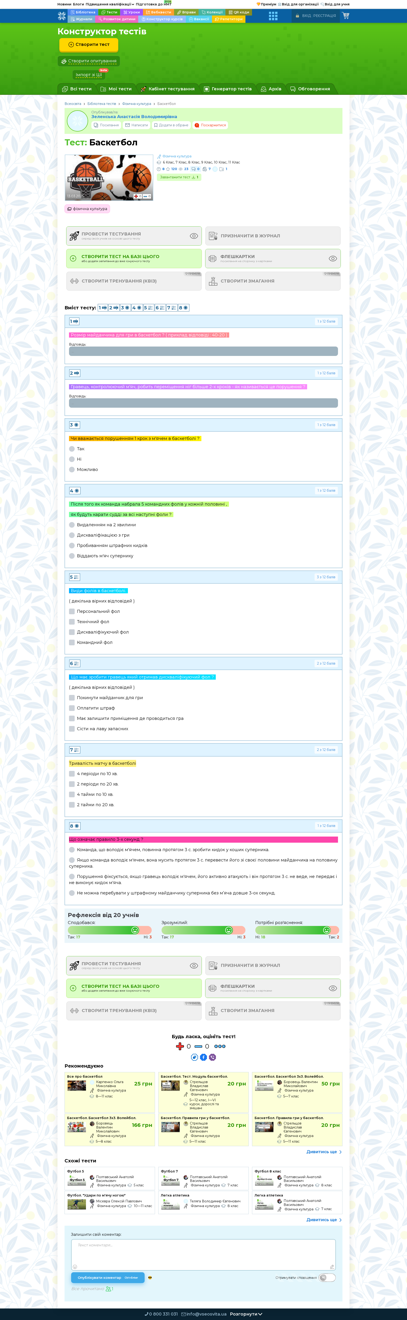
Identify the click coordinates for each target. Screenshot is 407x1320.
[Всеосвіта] (61, 16)
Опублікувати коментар (108, 1278)
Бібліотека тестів (101, 104)
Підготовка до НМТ (154, 3)
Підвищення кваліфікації (110, 4)
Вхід (306, 16)
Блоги (78, 4)
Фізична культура (136, 104)
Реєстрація (324, 16)
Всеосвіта (73, 104)
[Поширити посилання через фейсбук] (203, 1057)
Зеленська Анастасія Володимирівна (134, 116)
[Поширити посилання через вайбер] (212, 1057)
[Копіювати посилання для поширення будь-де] (194, 1057)
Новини (64, 4)
